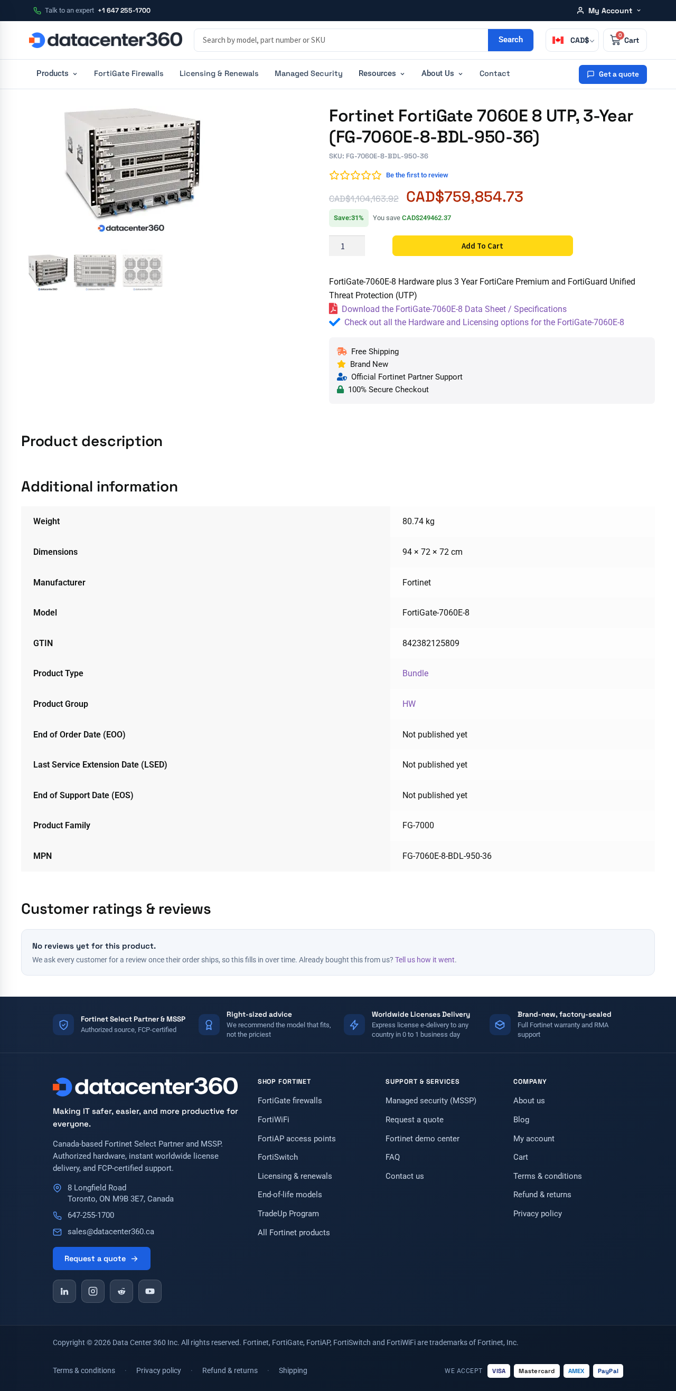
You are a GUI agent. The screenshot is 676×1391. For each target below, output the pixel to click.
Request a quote (95, 1258)
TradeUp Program (288, 1213)
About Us (437, 73)
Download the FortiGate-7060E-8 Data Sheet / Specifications (454, 309)
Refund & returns (542, 1194)
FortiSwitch (278, 1157)
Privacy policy (537, 1213)
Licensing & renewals (295, 1176)
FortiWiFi (273, 1119)
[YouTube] (150, 1291)
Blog (521, 1119)
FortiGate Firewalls (129, 73)
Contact (495, 73)
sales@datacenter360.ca (111, 1231)
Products (52, 73)
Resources (377, 73)
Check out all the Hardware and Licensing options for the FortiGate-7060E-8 (484, 322)
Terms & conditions (547, 1176)
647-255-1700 (91, 1215)
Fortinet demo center (422, 1138)
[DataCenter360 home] (105, 40)
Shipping (293, 1370)
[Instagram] (93, 1291)
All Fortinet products (294, 1232)
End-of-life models (290, 1194)
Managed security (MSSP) (431, 1100)
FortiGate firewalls (290, 1100)
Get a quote (619, 74)
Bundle (415, 673)
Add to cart (482, 246)
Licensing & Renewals (219, 73)
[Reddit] (121, 1291)
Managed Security (309, 73)
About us (529, 1100)
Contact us (405, 1176)
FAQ (393, 1157)
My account (534, 1138)
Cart (520, 1157)
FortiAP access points (297, 1138)
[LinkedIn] (64, 1291)
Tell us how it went (425, 959)
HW (409, 704)
